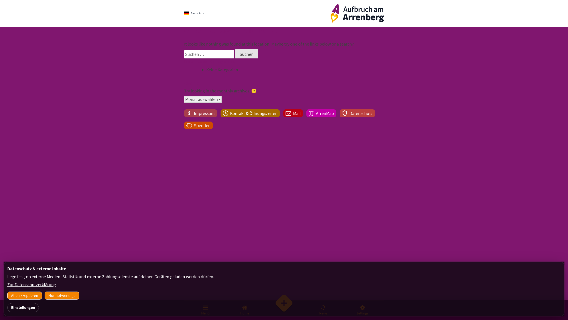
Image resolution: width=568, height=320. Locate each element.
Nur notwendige (61, 295)
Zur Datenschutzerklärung (31, 284)
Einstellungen (23, 307)
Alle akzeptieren (24, 295)
